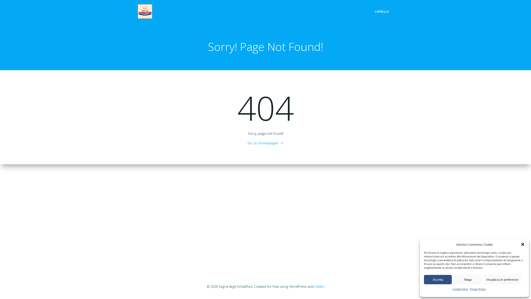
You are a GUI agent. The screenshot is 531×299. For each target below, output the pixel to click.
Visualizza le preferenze (502, 279)
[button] (523, 244)
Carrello (382, 11)
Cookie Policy (460, 289)
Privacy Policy (478, 289)
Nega (467, 279)
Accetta (438, 279)
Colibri (319, 286)
